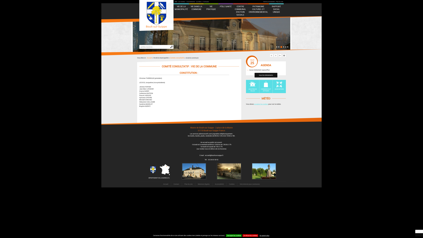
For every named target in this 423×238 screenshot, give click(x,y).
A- (271, 55)
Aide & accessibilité (269, 2)
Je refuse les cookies (250, 235)
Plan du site (279, 2)
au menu (198, 2)
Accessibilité (219, 184)
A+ (280, 55)
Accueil (149, 58)
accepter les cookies (261, 104)
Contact (176, 184)
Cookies (232, 184)
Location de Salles (253, 90)
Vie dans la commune (196, 7)
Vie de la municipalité (181, 7)
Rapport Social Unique (276, 9)
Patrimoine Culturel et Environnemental (258, 9)
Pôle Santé (226, 6)
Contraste (206, 2)
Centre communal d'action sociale (240, 10)
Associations (279, 89)
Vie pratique (211, 7)
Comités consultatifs (177, 58)
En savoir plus (264, 235)
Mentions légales (204, 184)
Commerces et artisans (266, 90)
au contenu (181, 2)
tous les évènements (266, 75)
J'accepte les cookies (234, 235)
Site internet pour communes (250, 184)
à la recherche (191, 2)
